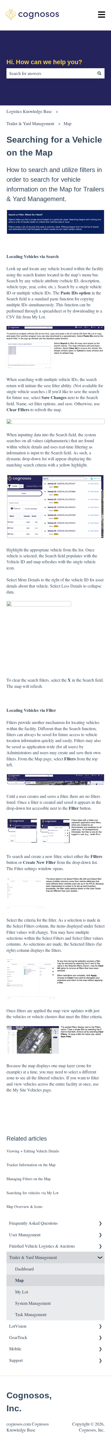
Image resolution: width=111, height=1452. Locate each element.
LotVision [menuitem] (17, 1326)
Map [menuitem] (19, 1280)
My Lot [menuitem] (21, 1292)
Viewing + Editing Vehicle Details (32, 1151)
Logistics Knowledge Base (29, 111)
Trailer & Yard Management (30, 123)
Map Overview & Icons (24, 1206)
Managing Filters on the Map (28, 1178)
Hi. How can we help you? (44, 62)
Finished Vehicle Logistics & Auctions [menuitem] (42, 1246)
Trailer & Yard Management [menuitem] (33, 1257)
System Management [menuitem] (33, 1303)
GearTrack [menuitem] (18, 1337)
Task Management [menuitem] (30, 1314)
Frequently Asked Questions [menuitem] (33, 1223)
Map (67, 123)
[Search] (99, 73)
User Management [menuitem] (24, 1234)
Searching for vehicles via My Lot (32, 1192)
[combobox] (50, 73)
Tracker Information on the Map (31, 1164)
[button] (100, 1223)
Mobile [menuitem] (15, 1348)
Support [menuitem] (16, 1360)
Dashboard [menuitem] (24, 1269)
